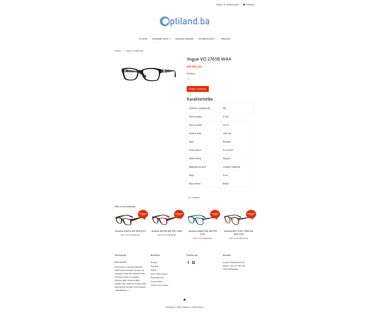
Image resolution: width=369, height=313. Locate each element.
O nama (143, 38)
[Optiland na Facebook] (188, 262)
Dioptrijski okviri (160, 38)
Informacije (120, 255)
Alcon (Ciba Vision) (159, 273)
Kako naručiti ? (121, 262)
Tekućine (225, 38)
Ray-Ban (155, 266)
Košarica (250, 4)
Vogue (153, 269)
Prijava (219, 4)
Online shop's (197, 307)
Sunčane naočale (184, 38)
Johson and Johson (160, 285)
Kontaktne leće (206, 38)
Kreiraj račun (233, 4)
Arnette (154, 262)
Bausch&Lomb (157, 277)
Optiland (186, 307)
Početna (118, 50)
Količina (191, 73)
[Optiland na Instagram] (193, 262)
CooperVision (157, 281)
